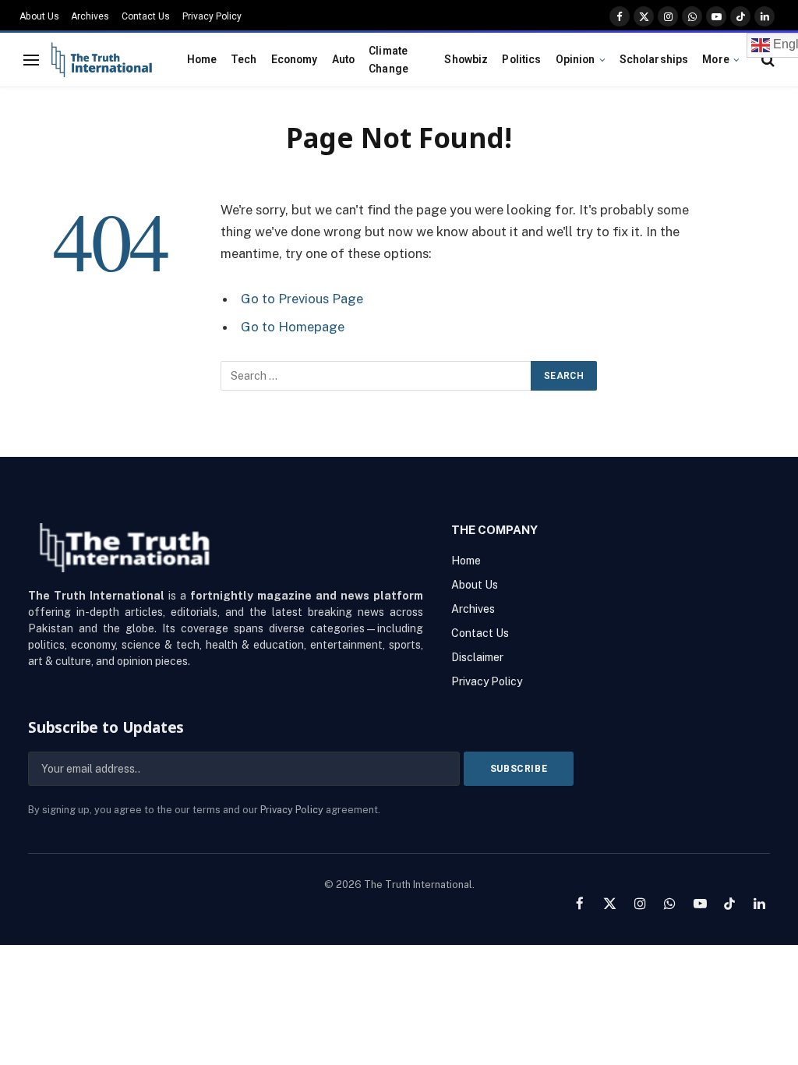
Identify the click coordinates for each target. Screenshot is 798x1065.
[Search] (766, 59)
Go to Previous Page (302, 298)
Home (202, 59)
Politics (521, 59)
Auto (343, 59)
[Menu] (31, 59)
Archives (90, 16)
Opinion (575, 59)
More (715, 59)
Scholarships (654, 59)
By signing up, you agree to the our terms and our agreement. (204, 810)
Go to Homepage (292, 326)
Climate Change (388, 59)
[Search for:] (376, 376)
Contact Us (146, 16)
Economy (294, 59)
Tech (244, 59)
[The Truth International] (102, 60)
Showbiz (466, 59)
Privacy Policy (212, 16)
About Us (39, 16)
